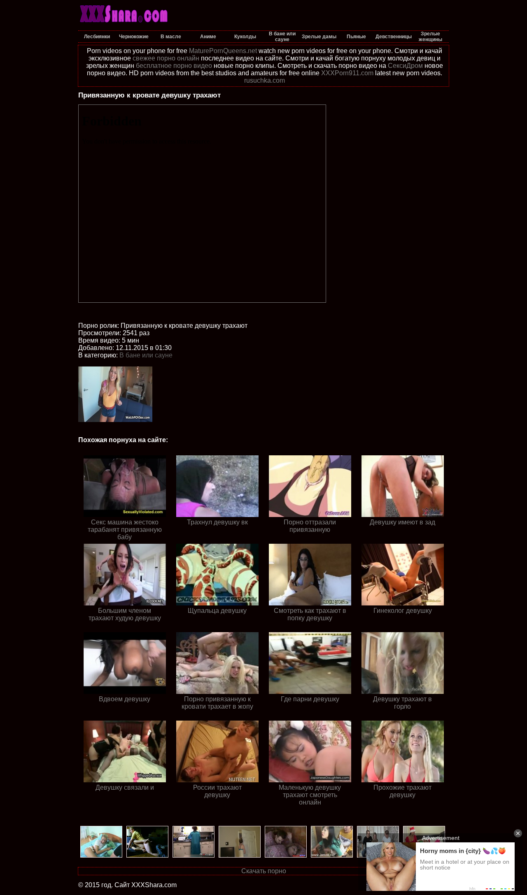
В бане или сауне (146, 355)
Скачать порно (263, 870)
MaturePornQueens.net (223, 50)
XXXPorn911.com (347, 73)
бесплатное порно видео (174, 65)
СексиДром (405, 65)
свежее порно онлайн (166, 58)
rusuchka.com (264, 80)
